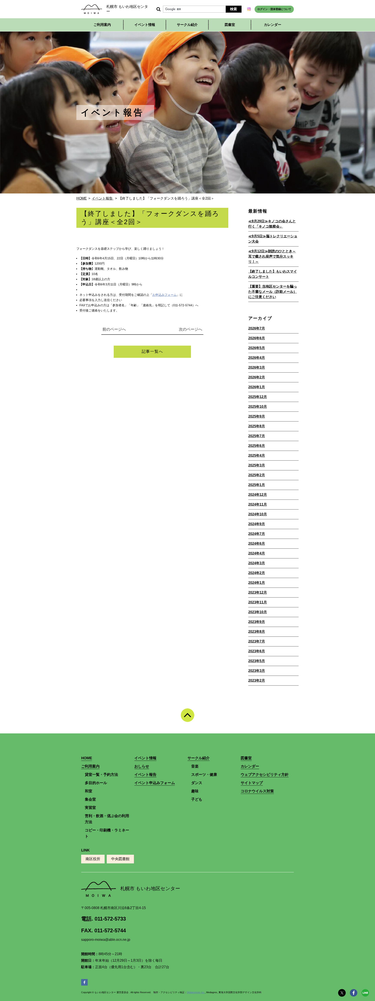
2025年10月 (257, 406)
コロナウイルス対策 (257, 791)
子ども (196, 799)
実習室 (90, 808)
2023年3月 (256, 671)
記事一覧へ (152, 351)
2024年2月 (256, 573)
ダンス (196, 783)
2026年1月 (256, 387)
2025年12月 (257, 397)
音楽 (195, 766)
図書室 (230, 25)
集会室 (90, 799)
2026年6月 (256, 338)
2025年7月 (256, 436)
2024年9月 (256, 524)
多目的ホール (96, 783)
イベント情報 (144, 25)
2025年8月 (256, 426)
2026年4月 (256, 358)
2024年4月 (256, 553)
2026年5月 (256, 348)
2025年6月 (256, 446)
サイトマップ (252, 783)
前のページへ (113, 329)
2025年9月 (256, 416)
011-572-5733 (110, 919)
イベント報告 (145, 775)
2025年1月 (256, 485)
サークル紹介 (199, 758)
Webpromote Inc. (196, 992)
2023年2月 (256, 680)
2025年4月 (256, 455)
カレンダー (272, 25)
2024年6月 (256, 543)
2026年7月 (256, 328)
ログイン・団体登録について (274, 9)
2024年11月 (257, 504)
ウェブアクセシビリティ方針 (265, 775)
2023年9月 (256, 622)
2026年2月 (256, 377)
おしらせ (141, 766)
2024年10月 (257, 514)
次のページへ (191, 329)
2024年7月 (256, 534)
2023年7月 (256, 641)
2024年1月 (256, 583)
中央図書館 (120, 859)
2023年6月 (256, 651)
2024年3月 (256, 563)
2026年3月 (256, 367)
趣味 (195, 791)
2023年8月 (256, 631)
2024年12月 (257, 494)
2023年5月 (256, 661)
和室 (88, 791)
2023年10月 (257, 612)
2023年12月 (257, 592)
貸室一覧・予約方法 (101, 775)
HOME (86, 758)
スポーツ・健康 (204, 775)
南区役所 (93, 859)
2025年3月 (256, 465)
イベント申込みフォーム (154, 783)
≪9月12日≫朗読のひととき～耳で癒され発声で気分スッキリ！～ (272, 256)
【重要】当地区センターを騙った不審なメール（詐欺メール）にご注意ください (272, 292)
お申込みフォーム (164, 294)
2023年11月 (257, 602)
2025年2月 (256, 475)
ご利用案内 (90, 766)
